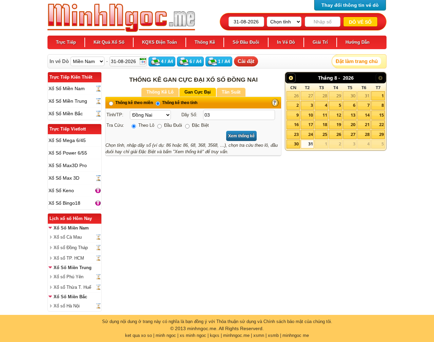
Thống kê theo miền (133, 102)
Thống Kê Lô (160, 92)
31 (367, 96)
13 (353, 115)
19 (338, 124)
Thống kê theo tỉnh (179, 102)
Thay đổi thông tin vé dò (350, 5)
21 (367, 124)
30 (353, 96)
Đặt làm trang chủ (357, 61)
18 (324, 124)
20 (353, 124)
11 (324, 115)
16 (296, 124)
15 (381, 115)
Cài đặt (246, 61)
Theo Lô (145, 125)
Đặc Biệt (200, 125)
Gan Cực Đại (197, 92)
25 (324, 134)
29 (338, 96)
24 (310, 134)
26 (296, 96)
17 (310, 124)
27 (310, 96)
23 (296, 134)
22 (381, 124)
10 (310, 115)
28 (324, 96)
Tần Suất (231, 92)
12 (338, 115)
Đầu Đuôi (172, 125)
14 (367, 115)
